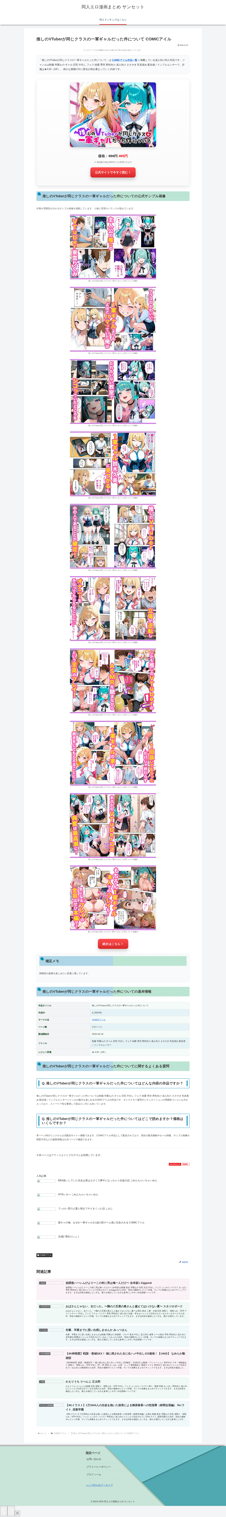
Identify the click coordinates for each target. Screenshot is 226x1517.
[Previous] (3, 1511)
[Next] (11, 1511)
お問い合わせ (93, 1459)
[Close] (17, 1513)
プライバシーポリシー (98, 1466)
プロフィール (93, 1474)
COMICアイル (99, 1019)
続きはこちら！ (113, 943)
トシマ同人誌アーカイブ (99, 1485)
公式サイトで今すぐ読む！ (113, 172)
